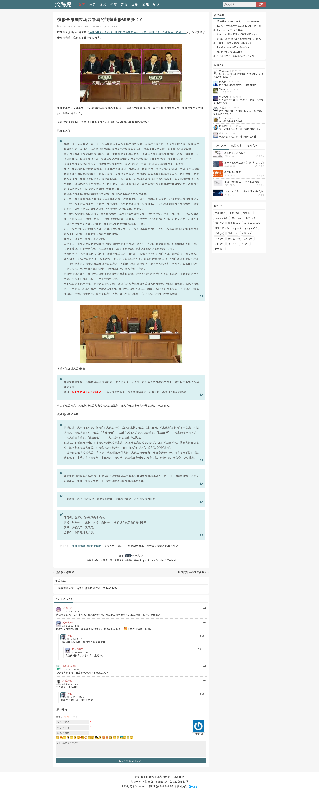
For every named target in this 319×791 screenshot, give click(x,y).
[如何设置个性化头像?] (198, 731)
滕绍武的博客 (69, 666)
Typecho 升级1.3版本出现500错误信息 (243, 191)
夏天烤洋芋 (68, 622)
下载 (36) (219, 233)
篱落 (180, 781)
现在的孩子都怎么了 (234, 153)
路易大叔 (67, 680)
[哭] (128, 737)
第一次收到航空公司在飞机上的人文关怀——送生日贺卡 (244, 162)
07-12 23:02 (233, 108)
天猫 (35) (246, 233)
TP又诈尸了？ (226, 92)
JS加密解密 (163, 776)
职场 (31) (219, 248)
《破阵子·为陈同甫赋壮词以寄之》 (234, 43)
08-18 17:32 (233, 82)
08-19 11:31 (235, 71)
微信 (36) (232, 233)
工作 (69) (250, 218)
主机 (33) (219, 243)
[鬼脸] (71, 737)
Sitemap (140, 786)
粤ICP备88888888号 (161, 786)
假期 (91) (247, 212)
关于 (92, 4)
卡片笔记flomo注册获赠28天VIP (233, 47)
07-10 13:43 (231, 133)
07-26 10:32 (235, 97)
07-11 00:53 (235, 126)
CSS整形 (178, 776)
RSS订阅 (127, 786)
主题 (135, 4)
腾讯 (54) (219, 223)
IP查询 (150, 776)
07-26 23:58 (232, 89)
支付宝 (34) (234, 238)
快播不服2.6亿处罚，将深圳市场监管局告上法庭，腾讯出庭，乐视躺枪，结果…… (137, 32)
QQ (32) (232, 243)
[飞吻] (82, 737)
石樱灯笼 (67, 608)
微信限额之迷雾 (232, 172)
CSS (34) (219, 238)
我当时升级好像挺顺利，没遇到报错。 (239, 84)
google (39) (251, 228)
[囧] (121, 737)
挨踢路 (63, 4)
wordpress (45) (252, 223)
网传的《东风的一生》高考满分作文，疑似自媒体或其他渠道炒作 (250, 38)
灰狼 (69, 635)
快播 (128, 555)
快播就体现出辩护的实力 (86, 546)
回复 (205, 608)
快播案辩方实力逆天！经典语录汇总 (79, 588)
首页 (82, 4)
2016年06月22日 (67, 26)
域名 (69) (237, 218)
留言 (124, 4)
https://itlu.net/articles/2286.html (158, 560)
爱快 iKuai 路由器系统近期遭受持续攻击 (237, 34)
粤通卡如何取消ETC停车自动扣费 (241, 182)
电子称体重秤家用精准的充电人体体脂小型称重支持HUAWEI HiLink (251, 25)
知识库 (139, 776)
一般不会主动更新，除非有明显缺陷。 (239, 136)
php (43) (237, 228)
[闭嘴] (68, 737)
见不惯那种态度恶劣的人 (192, 572)
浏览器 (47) (234, 223)
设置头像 (199, 734)
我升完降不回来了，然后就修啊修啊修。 (240, 129)
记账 (145, 4)
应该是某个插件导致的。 (232, 121)
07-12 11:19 (233, 118)
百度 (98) (234, 212)
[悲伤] (64, 737)
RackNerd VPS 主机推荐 (229, 30)
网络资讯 (85, 26)
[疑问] (57, 737)
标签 (113, 4)
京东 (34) (248, 238)
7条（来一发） (112, 26)
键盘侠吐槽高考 (64, 572)
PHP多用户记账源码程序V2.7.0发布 (235, 56)
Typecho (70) (221, 218)
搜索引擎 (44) (222, 228)
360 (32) (244, 243)
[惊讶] (85, 737)
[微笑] (75, 737)
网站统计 (182, 786)
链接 (103, 4)
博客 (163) (220, 212)
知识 (156, 4)
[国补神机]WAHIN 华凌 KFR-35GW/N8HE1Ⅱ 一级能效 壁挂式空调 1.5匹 (254, 21)
